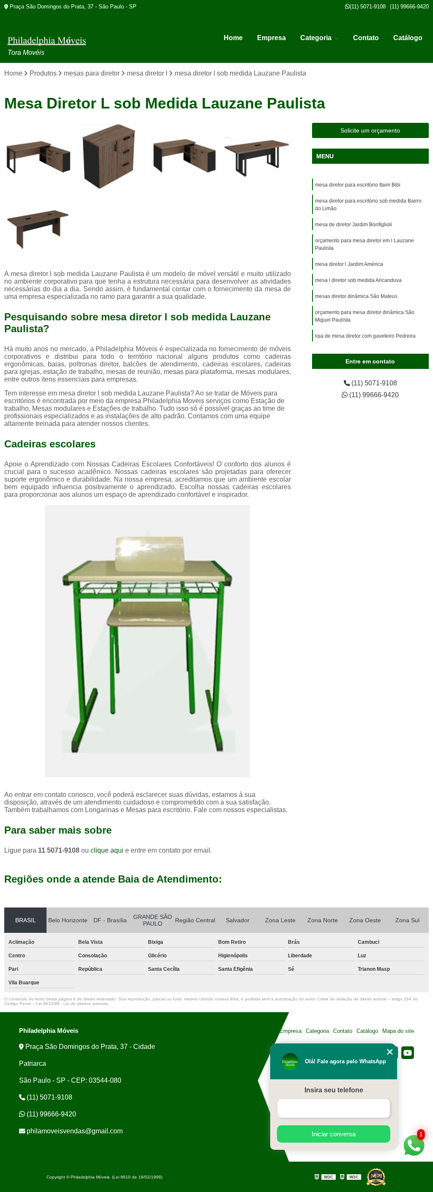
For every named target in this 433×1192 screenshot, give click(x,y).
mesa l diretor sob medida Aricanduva (358, 280)
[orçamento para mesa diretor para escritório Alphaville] (184, 157)
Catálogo (407, 37)
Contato (366, 37)
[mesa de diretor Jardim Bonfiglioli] (38, 229)
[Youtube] (407, 1052)
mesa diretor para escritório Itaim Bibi (357, 185)
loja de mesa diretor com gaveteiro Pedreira (365, 336)
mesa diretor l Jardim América (349, 264)
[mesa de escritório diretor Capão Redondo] (256, 157)
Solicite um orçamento (370, 130)
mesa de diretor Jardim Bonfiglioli (353, 225)
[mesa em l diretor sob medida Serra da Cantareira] (38, 157)
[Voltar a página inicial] (46, 41)
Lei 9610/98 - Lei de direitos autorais (72, 1003)
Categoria (316, 37)
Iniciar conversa (334, 1134)
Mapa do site (398, 1031)
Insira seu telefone (333, 1090)
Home (233, 37)
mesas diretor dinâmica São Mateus (356, 296)
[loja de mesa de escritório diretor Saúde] (111, 157)
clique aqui (106, 850)
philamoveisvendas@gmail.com (74, 1131)
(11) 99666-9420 (409, 6)
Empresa (271, 37)
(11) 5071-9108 (368, 6)
